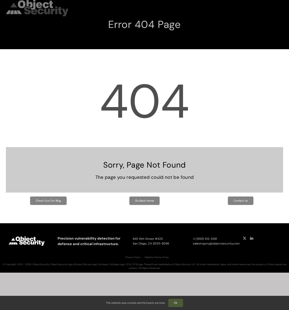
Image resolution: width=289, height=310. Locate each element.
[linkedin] (251, 238)
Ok (175, 302)
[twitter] (244, 238)
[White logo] (26, 236)
